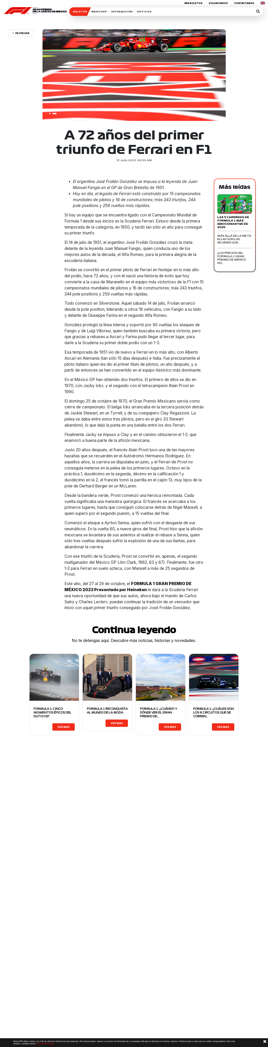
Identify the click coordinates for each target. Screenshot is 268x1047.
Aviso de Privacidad (45, 1044)
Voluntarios (218, 3)
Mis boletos (193, 3)
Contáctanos (244, 3)
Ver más (64, 727)
